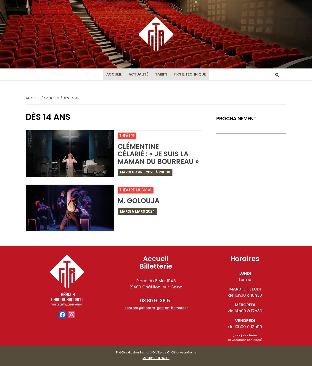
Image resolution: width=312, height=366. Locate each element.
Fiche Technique (190, 74)
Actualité (138, 74)
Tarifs (161, 74)
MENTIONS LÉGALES (156, 358)
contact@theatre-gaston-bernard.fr (156, 307)
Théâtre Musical (135, 190)
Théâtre (127, 136)
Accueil (114, 74)
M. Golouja (138, 201)
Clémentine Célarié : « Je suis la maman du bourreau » (158, 153)
